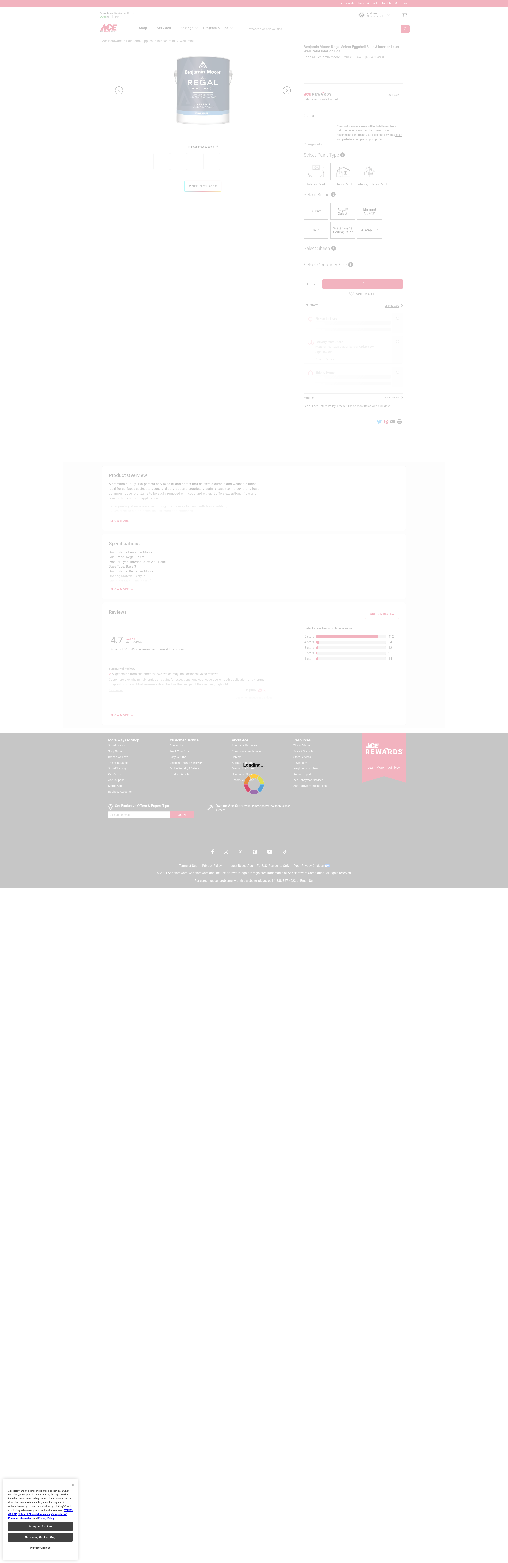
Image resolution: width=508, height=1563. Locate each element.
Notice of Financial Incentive (34, 1514)
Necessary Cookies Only (40, 1537)
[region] (40, 1519)
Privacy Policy (46, 1518)
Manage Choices (40, 1547)
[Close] (72, 1485)
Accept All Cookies (40, 1526)
